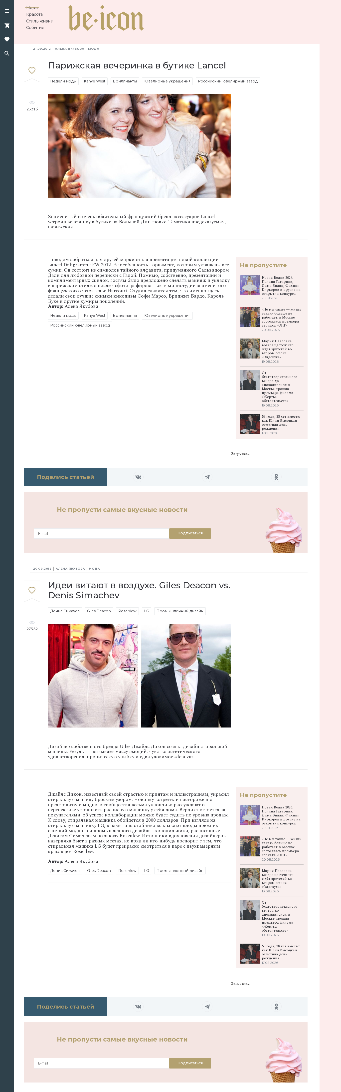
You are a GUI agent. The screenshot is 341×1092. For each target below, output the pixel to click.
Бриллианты (125, 81)
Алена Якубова (69, 48)
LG (146, 611)
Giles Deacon (99, 611)
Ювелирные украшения (167, 81)
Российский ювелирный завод (228, 81)
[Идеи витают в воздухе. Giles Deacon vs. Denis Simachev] (32, 591)
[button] (7, 11)
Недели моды (63, 81)
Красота (34, 14)
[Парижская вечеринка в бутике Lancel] (32, 71)
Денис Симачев (65, 611)
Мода (32, 7)
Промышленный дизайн (180, 611)
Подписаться (190, 533)
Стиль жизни (40, 21)
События (35, 27)
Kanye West (94, 81)
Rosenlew (127, 611)
